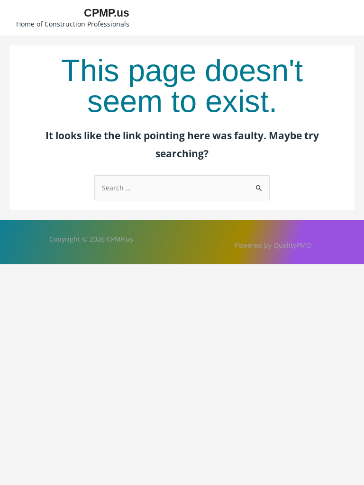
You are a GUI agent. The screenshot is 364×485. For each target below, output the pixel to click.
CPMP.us (106, 13)
